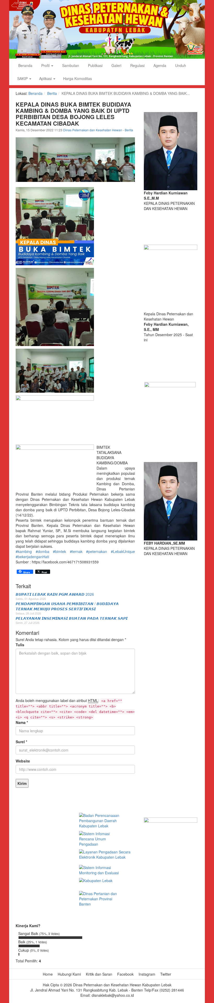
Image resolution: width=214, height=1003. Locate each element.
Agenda (159, 65)
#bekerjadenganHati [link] (32, 556)
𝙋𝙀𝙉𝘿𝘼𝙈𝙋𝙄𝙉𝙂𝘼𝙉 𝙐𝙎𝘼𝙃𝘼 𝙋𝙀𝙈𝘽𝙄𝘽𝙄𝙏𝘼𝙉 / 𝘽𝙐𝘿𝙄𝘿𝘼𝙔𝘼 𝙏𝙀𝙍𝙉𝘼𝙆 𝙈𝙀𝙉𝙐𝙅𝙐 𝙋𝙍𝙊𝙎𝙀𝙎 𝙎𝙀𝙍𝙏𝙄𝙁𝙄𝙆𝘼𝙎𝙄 (67, 606)
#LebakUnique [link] (123, 551)
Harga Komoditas (77, 78)
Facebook (125, 974)
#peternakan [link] (96, 551)
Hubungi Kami (69, 974)
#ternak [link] (76, 551)
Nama (22, 722)
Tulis (20, 644)
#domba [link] (42, 551)
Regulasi (137, 65)
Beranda (24, 65)
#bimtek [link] (59, 551)
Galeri (115, 65)
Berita (52, 93)
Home (48, 974)
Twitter (165, 974)
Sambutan (70, 65)
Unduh (180, 65)
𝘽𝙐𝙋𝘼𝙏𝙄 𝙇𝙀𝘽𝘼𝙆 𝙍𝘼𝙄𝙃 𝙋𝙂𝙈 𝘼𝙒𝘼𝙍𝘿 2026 (55, 594)
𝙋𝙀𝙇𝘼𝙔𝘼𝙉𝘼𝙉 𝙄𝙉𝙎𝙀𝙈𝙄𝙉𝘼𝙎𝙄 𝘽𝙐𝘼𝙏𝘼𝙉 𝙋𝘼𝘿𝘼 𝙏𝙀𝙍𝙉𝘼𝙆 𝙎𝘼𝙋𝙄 (72, 618)
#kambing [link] (24, 551)
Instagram (147, 974)
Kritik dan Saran (99, 974)
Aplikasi (46, 78)
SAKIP (23, 78)
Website (23, 761)
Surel (21, 741)
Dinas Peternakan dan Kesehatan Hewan (93, 130)
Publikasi (95, 65)
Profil (45, 65)
